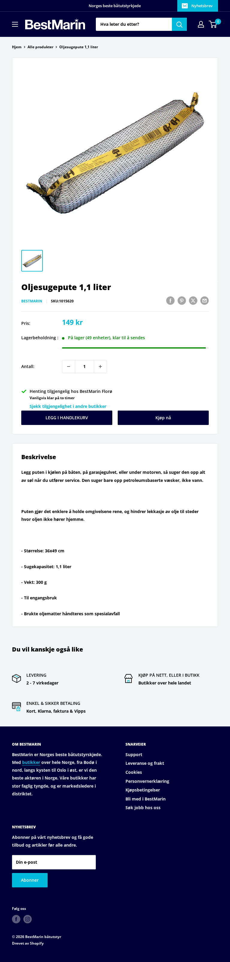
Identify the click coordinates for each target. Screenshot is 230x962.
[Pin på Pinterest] (182, 300)
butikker (31, 762)
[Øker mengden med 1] (100, 366)
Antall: (27, 366)
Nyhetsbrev (202, 5)
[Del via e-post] (204, 300)
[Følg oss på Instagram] (27, 919)
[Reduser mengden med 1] (68, 366)
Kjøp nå (163, 417)
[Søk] (179, 24)
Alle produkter (40, 46)
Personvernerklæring (147, 781)
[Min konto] (201, 24)
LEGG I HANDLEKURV (67, 417)
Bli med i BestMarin (145, 799)
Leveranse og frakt (144, 763)
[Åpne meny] (15, 24)
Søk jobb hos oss (143, 807)
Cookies (133, 772)
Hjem (17, 46)
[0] (213, 24)
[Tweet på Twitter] (193, 300)
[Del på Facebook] (170, 300)
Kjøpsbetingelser (142, 790)
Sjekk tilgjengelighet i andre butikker (68, 406)
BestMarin (31, 301)
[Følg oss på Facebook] (16, 919)
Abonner (30, 880)
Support (133, 754)
